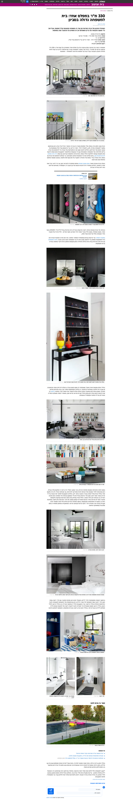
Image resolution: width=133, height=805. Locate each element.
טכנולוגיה (52, 1)
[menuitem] (95, 1)
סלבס (76, 1)
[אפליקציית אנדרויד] (37, 5)
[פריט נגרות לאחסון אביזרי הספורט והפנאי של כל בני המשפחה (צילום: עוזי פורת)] (75, 205)
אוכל (67, 1)
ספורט (91, 1)
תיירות (57, 1)
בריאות (63, 1)
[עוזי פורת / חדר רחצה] (91, 678)
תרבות (80, 1)
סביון (94, 779)
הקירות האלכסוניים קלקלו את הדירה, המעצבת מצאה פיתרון (86, 756)
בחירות (86, 1)
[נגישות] (2, 2)
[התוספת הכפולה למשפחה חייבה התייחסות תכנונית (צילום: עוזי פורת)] (75, 633)
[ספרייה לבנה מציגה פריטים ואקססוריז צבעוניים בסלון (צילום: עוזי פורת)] (75, 465)
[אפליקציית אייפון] (34, 5)
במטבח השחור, (100, 238)
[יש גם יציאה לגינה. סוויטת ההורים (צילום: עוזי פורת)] (75, 530)
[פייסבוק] (30, 5)
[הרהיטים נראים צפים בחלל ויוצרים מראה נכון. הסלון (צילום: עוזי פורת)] (75, 420)
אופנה (46, 1)
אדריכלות (55, 4)
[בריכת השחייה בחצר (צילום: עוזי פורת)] (75, 726)
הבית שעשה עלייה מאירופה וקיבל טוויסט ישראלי (89, 753)
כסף (72, 1)
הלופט (53, 391)
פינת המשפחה (52, 240)
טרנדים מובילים (73, 4)
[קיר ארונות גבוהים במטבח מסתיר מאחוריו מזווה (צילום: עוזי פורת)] (75, 268)
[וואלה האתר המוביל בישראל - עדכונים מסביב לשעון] (102, 1)
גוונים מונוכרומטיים (84, 163)
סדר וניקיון (60, 4)
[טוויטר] (32, 5)
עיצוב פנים (66, 4)
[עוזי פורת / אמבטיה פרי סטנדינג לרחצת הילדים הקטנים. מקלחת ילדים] (60, 678)
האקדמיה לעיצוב (82, 4)
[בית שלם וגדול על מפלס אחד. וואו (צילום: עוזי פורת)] (75, 76)
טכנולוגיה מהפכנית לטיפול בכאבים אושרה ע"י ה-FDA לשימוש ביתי (84, 758)
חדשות (96, 1)
